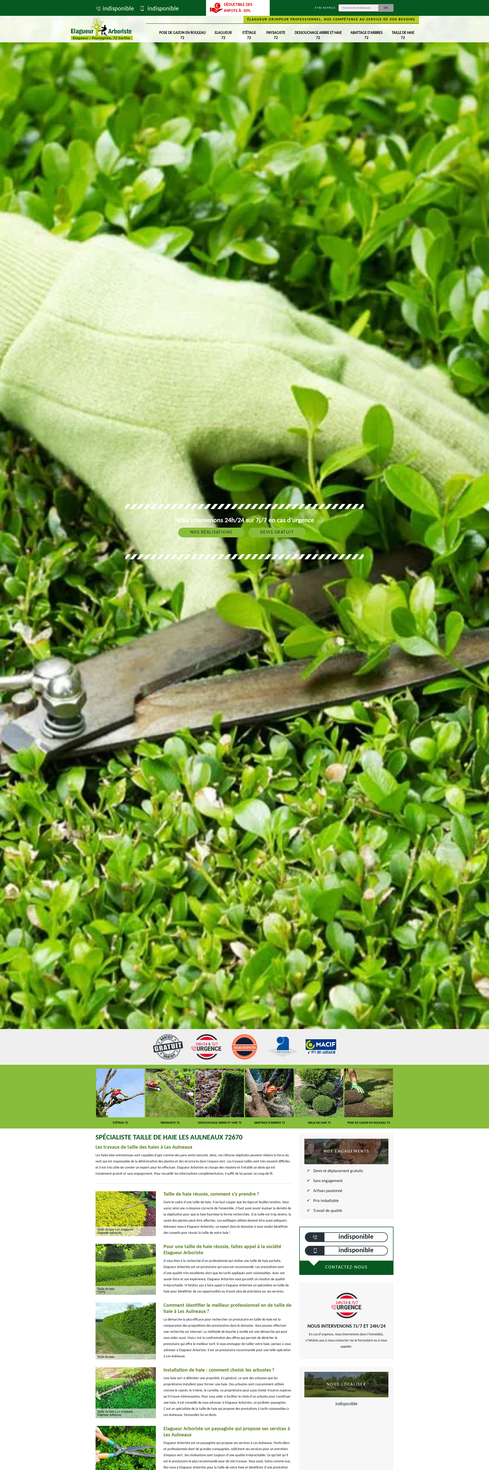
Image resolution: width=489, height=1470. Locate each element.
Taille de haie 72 (403, 35)
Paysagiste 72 (275, 35)
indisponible (118, 9)
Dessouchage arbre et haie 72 (318, 35)
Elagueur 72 (223, 35)
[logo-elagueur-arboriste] (102, 29)
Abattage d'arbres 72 (366, 35)
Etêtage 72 (249, 35)
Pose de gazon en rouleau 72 (182, 35)
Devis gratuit (277, 532)
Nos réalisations (211, 532)
